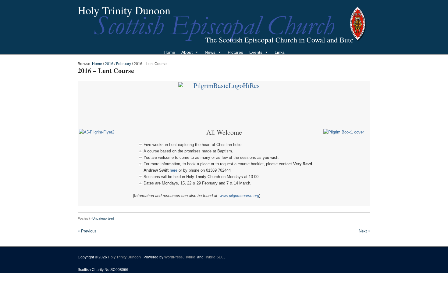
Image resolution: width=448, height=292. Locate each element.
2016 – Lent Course (106, 70)
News (210, 52)
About (187, 52)
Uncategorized (103, 218)
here (173, 170)
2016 (109, 64)
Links (280, 52)
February (123, 64)
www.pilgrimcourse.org (239, 195)
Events (255, 52)
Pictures (235, 52)
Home (169, 52)
